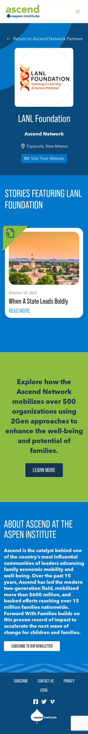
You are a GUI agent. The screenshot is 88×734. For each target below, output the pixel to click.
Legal (44, 690)
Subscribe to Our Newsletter (32, 646)
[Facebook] (35, 701)
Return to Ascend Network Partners (48, 38)
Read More (19, 310)
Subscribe (21, 680)
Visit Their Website (47, 158)
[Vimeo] (52, 701)
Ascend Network (44, 134)
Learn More (44, 470)
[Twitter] (44, 701)
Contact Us (46, 680)
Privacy (69, 680)
